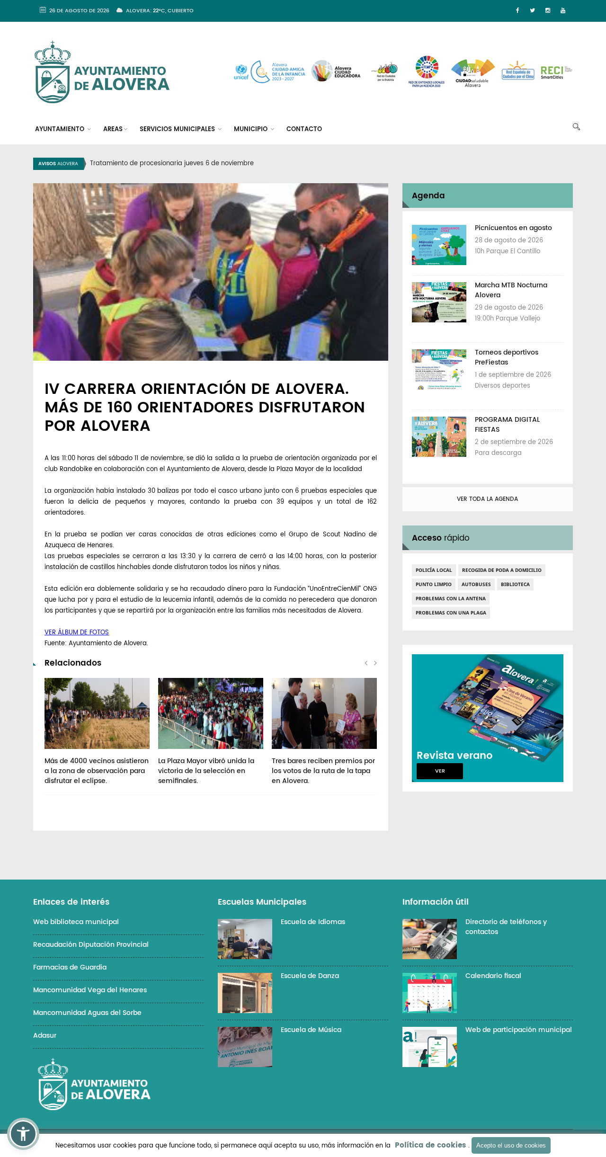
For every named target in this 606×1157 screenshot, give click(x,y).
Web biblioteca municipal (76, 922)
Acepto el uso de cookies (511, 1145)
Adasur (44, 1035)
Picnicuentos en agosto (513, 227)
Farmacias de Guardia (70, 967)
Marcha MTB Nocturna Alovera (511, 290)
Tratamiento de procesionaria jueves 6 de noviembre (172, 164)
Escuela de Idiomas (313, 922)
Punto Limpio (434, 584)
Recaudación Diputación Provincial (91, 944)
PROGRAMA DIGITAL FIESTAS (507, 424)
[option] (315, 164)
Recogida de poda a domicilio (502, 570)
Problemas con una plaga (451, 612)
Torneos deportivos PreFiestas (506, 357)
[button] (23, 1134)
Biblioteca (515, 584)
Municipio (251, 129)
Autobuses (476, 584)
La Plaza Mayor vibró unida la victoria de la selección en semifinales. (206, 771)
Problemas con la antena (451, 598)
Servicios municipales (178, 129)
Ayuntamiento (60, 129)
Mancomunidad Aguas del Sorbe (87, 1012)
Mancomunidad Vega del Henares (90, 990)
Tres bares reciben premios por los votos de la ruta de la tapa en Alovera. (323, 771)
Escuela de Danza (310, 975)
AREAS (113, 129)
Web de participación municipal (518, 1029)
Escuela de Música (311, 1029)
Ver (440, 771)
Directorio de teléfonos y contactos (506, 927)
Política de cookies (430, 1145)
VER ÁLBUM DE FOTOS (77, 633)
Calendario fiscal (493, 975)
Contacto (304, 129)
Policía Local (434, 570)
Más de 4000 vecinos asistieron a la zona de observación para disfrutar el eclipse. (97, 771)
